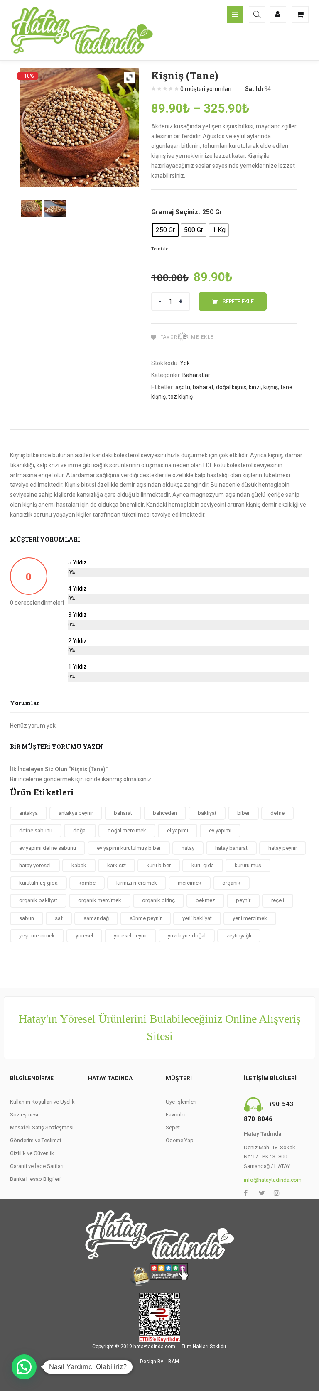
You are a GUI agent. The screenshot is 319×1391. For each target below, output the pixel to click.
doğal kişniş (231, 387)
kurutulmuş (248, 865)
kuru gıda (202, 865)
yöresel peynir (130, 935)
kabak (78, 865)
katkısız (116, 865)
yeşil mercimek (37, 935)
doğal (80, 830)
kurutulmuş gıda (38, 883)
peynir (243, 900)
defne (277, 813)
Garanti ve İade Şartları (37, 1166)
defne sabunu (35, 830)
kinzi (255, 387)
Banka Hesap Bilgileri (35, 1179)
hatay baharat (231, 848)
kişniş (270, 387)
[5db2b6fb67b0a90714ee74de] (55, 208)
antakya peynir (76, 813)
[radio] (165, 230)
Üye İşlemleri (181, 1102)
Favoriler (176, 1114)
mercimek (189, 883)
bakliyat (207, 813)
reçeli (277, 900)
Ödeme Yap (180, 1140)
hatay (188, 848)
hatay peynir (282, 848)
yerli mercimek (250, 918)
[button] (24, 1366)
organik (231, 883)
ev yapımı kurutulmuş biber (129, 848)
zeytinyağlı (238, 935)
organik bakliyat (38, 900)
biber (243, 813)
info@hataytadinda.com (273, 1180)
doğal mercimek (127, 830)
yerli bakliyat (197, 918)
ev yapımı (220, 830)
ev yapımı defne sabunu (47, 848)
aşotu (182, 387)
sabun (26, 918)
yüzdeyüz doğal (187, 935)
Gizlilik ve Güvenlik (32, 1153)
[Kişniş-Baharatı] (31, 208)
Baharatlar (196, 375)
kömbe (87, 883)
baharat (203, 387)
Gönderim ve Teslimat (35, 1140)
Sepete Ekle (238, 301)
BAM (173, 1361)
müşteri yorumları (205, 89)
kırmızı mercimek (136, 883)
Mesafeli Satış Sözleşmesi (42, 1127)
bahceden (165, 813)
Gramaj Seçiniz (174, 212)
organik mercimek (99, 900)
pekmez (205, 900)
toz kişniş (180, 396)
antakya (28, 813)
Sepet (173, 1127)
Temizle (159, 249)
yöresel (84, 935)
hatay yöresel (35, 865)
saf (59, 918)
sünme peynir (146, 918)
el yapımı (177, 830)
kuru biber (159, 865)
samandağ (96, 918)
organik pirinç (158, 900)
